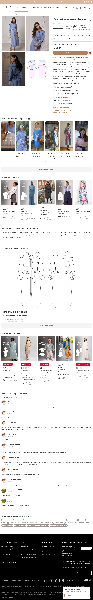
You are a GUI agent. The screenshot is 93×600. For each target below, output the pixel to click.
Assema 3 (10, 412)
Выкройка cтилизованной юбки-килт (26, 214)
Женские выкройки (9, 520)
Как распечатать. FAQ (61, 107)
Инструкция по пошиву (28, 554)
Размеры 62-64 (20, 525)
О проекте (24, 546)
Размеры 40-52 (84, 522)
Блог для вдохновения (28, 557)
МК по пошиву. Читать (81, 29)
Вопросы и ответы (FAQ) (31, 580)
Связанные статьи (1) (61, 113)
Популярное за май (48, 554)
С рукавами (72, 520)
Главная (3, 14)
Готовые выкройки (14, 14)
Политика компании (7, 597)
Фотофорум (47, 542)
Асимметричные (45, 522)
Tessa (18, 156)
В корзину (71, 53)
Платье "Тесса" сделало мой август (50, 159)
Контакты (4, 580)
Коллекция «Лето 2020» (58, 525)
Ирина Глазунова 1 (14, 479)
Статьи (24, 542)
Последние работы (48, 546)
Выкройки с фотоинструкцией (38, 525)
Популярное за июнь (49, 551)
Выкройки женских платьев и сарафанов (33, 520)
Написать (86, 548)
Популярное (5, 554)
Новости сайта (26, 551)
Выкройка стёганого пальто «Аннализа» (46, 212)
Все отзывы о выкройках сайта (12, 397)
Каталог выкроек (9, 542)
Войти (88, 1)
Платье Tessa (65, 156)
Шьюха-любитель (14, 444)
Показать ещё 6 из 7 (46, 169)
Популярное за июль (49, 549)
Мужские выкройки (7, 549)
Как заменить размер (79, 27)
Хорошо (68, 595)
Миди (4, 522)
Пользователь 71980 (14, 457)
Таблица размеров (79, 25)
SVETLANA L (11, 434)
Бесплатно (8, 364)
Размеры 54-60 (7, 525)
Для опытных (59, 522)
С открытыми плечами (29, 522)
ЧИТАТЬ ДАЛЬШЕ (46, 325)
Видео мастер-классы (8, 562)
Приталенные (14, 522)
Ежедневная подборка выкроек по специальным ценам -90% (43, 2)
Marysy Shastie (12, 469)
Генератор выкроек (7, 559)
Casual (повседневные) (57, 520)
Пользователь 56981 (14, 490)
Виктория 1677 (12, 422)
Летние (82, 520)
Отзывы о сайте (62, 110)
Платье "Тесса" (36, 156)
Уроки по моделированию (29, 549)
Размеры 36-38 (71, 522)
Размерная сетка (15, 580)
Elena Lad (10, 402)
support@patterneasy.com (75, 580)
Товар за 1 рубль (83, 364)
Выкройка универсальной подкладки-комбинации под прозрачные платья (28, 375)
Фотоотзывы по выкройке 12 (17, 119)
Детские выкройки (7, 551)
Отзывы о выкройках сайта (14, 394)
